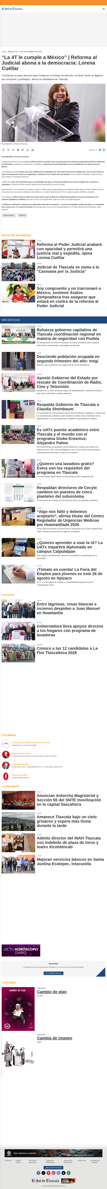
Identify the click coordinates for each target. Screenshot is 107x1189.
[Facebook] (3, 150)
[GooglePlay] (68, 1173)
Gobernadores (8, 215)
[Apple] (63, 1173)
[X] (8, 150)
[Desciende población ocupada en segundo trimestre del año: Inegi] (18, 361)
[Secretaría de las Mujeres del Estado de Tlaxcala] (6, 744)
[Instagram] (53, 1173)
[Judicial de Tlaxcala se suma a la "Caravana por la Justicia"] (18, 271)
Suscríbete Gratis (53, 973)
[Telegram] (17, 150)
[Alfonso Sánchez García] (6, 754)
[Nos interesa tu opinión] (53, 1153)
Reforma (22, 215)
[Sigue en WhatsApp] (100, 150)
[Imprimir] (32, 150)
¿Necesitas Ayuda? (53, 1168)
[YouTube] (48, 1173)
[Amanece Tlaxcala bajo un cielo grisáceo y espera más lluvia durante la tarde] (18, 821)
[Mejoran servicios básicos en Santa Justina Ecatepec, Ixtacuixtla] (18, 864)
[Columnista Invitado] (6, 776)
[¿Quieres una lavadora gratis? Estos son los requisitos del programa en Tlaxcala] (18, 469)
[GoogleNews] (58, 1173)
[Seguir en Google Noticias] (103, 150)
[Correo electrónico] (22, 150)
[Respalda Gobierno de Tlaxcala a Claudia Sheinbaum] (18, 411)
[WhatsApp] (13, 150)
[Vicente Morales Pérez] (6, 765)
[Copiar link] (27, 150)
